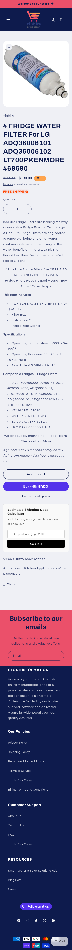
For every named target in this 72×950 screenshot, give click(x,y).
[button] (8, 19)
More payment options (36, 496)
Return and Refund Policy (26, 761)
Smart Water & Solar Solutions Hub (32, 870)
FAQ (11, 834)
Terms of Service (19, 770)
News (12, 889)
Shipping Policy (19, 752)
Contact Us (16, 825)
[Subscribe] (59, 656)
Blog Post (15, 880)
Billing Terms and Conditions (28, 789)
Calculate (36, 543)
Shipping (8, 184)
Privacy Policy (18, 742)
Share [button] (11, 584)
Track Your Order (20, 780)
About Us (14, 816)
